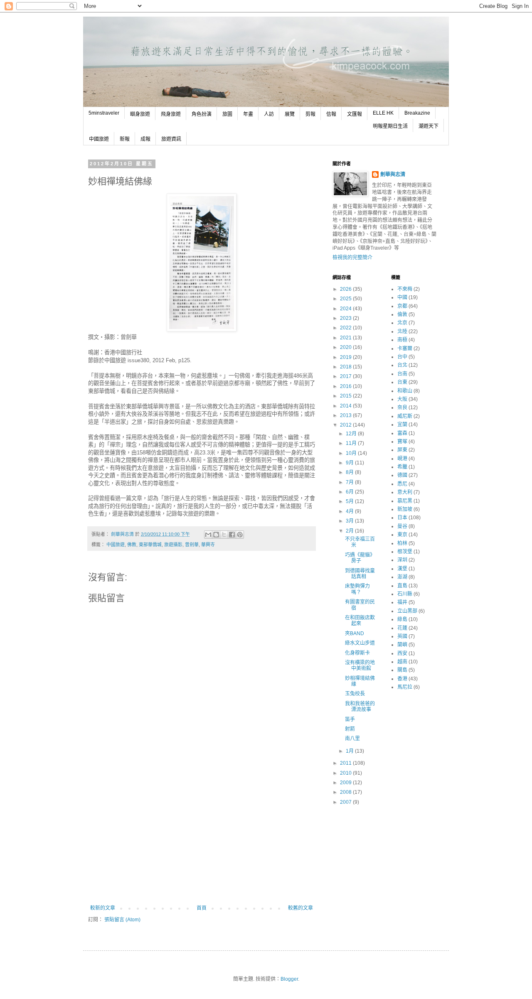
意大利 (404, 492)
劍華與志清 (392, 174)
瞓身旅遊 (140, 114)
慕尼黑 (404, 501)
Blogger (289, 979)
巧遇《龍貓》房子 (360, 558)
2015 (346, 396)
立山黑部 (407, 611)
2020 (346, 347)
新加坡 (404, 509)
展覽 (290, 114)
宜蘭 (402, 424)
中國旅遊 (99, 139)
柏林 (402, 543)
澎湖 (402, 577)
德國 (402, 475)
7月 (350, 482)
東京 (402, 535)
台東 (402, 382)
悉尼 (402, 484)
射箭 (350, 729)
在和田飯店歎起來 (360, 620)
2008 (346, 792)
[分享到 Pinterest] (240, 534)
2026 (346, 289)
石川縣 (404, 594)
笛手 (350, 719)
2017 (346, 376)
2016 (346, 386)
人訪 (269, 114)
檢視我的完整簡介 (352, 257)
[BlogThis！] (216, 534)
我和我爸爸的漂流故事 (360, 706)
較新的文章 (102, 908)
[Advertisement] (201, 843)
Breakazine (417, 113)
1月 (350, 751)
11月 (352, 443)
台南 (402, 374)
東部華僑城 (150, 544)
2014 (346, 406)
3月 (350, 521)
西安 (402, 653)
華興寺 (208, 544)
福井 (402, 602)
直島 (402, 586)
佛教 (131, 544)
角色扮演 (202, 114)
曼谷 (402, 526)
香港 (402, 679)
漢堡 (402, 569)
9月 (350, 463)
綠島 (402, 619)
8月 (350, 472)
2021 (346, 338)
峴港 (402, 458)
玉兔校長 (355, 694)
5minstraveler (104, 113)
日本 (402, 517)
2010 (346, 773)
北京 (402, 323)
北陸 (402, 331)
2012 (346, 425)
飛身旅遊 (171, 114)
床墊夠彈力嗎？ (357, 589)
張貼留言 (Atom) (122, 920)
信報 (331, 114)
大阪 (402, 399)
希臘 (402, 467)
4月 (350, 511)
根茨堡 (404, 552)
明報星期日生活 (390, 126)
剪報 (310, 114)
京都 (402, 306)
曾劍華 (192, 544)
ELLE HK (383, 113)
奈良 (402, 407)
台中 (402, 357)
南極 (402, 340)
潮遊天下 (428, 126)
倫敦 (402, 314)
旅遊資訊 (171, 139)
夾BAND (354, 633)
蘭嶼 (402, 645)
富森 (402, 433)
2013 (346, 415)
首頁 (202, 908)
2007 (346, 802)
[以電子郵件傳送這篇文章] (208, 534)
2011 (346, 763)
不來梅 (404, 289)
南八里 (352, 738)
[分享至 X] (224, 534)
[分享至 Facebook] (232, 534)
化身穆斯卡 (357, 653)
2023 (346, 318)
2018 (346, 367)
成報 (145, 139)
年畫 (248, 114)
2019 (346, 357)
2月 (350, 531)
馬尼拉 (404, 687)
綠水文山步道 (360, 643)
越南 (402, 662)
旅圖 (227, 114)
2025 (346, 299)
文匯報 (354, 114)
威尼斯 (404, 416)
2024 (346, 309)
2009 (346, 782)
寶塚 (402, 441)
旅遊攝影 (173, 544)
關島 (402, 670)
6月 (350, 492)
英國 (402, 636)
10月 (352, 453)
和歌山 (404, 391)
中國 (402, 297)
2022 (346, 328)
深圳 (402, 560)
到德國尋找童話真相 (360, 573)
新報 (125, 139)
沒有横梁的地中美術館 (360, 665)
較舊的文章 (300, 908)
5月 (350, 501)
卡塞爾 (404, 348)
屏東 (402, 450)
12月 (352, 434)
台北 (402, 365)
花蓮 (402, 628)
